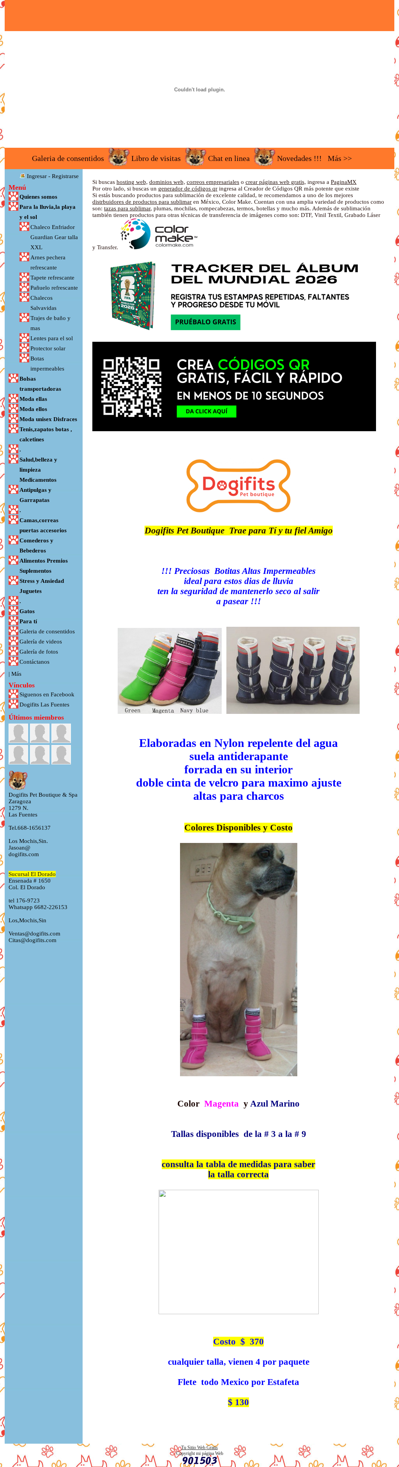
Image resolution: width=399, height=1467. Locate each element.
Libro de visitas (156, 158)
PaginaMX (344, 182)
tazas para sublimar (127, 208)
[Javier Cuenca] (39, 733)
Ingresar (37, 176)
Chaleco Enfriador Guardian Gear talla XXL (54, 237)
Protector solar (47, 348)
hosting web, (132, 182)
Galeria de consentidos (68, 158)
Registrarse (65, 176)
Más (16, 674)
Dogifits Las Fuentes (44, 704)
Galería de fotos (38, 652)
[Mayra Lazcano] (39, 754)
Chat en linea (229, 158)
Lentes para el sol (51, 338)
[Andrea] (18, 733)
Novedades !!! (299, 158)
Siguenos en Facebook (46, 694)
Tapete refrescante (52, 278)
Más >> (340, 158)
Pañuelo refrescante (54, 288)
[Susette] (61, 733)
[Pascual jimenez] (61, 754)
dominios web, (167, 182)
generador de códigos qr (187, 188)
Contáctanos (34, 662)
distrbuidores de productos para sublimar (142, 202)
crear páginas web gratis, (275, 182)
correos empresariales (213, 182)
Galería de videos (40, 641)
